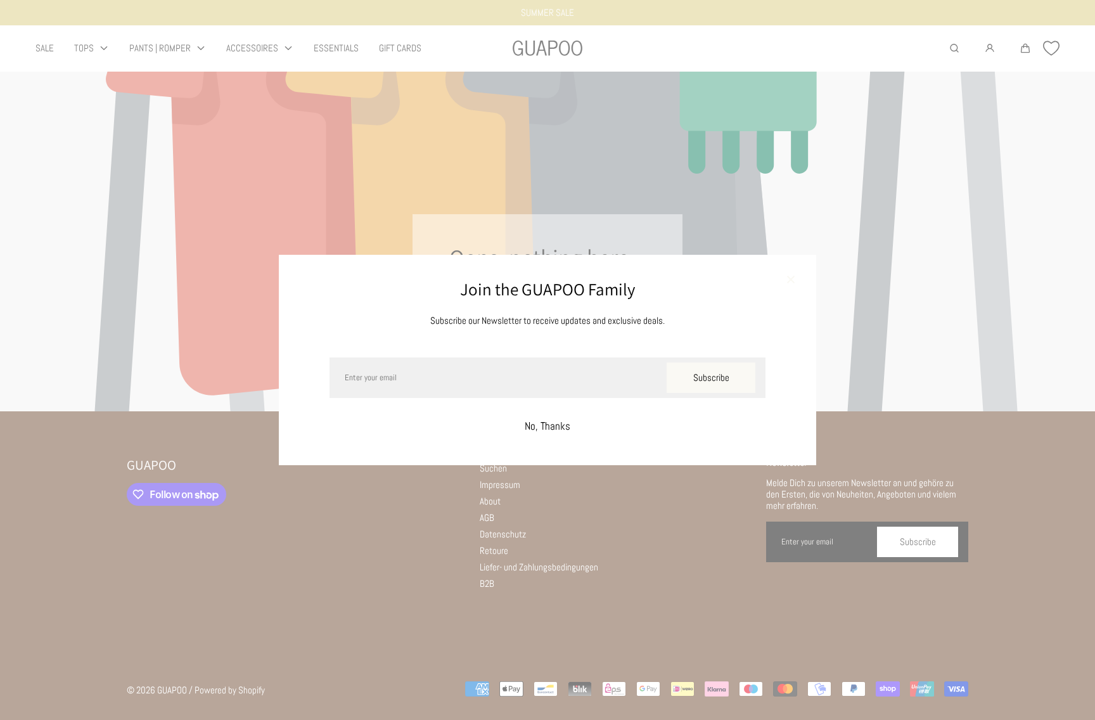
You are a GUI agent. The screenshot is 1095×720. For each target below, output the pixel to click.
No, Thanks (547, 426)
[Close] (791, 280)
